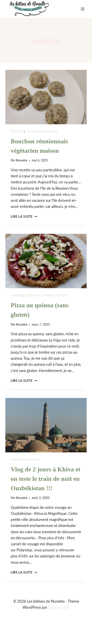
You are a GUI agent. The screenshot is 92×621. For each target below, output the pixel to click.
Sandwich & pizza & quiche (46, 295)
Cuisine (32, 131)
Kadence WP (58, 607)
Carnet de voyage (25, 459)
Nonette (21, 160)
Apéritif (17, 131)
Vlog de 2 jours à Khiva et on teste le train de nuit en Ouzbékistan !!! (45, 479)
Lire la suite (24, 216)
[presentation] (46, 97)
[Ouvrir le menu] (82, 8)
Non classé (49, 131)
